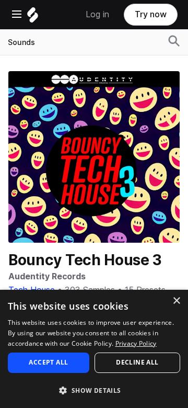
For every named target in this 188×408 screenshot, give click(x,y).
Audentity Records (47, 276)
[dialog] (94, 349)
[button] (94, 390)
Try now (151, 14)
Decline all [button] (137, 362)
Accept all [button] (48, 362)
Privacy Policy (136, 343)
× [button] (176, 301)
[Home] (32, 17)
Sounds (21, 42)
